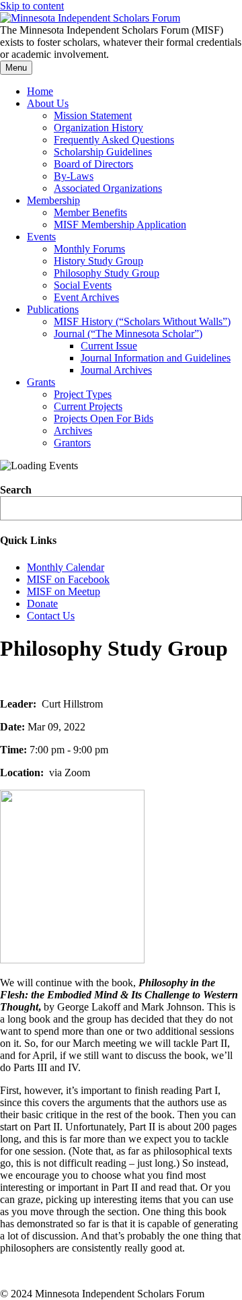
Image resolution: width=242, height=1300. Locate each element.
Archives (73, 430)
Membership (53, 200)
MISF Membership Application (120, 224)
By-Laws (73, 176)
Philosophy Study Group (106, 273)
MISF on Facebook (68, 579)
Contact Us (51, 615)
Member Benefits (90, 212)
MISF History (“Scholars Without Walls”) (142, 321)
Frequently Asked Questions (114, 139)
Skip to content (32, 5)
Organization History (98, 127)
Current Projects (88, 406)
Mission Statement (93, 115)
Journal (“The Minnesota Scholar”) (128, 333)
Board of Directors (93, 164)
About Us (48, 103)
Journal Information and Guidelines (156, 358)
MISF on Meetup (63, 591)
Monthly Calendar (65, 567)
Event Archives (86, 297)
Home (40, 91)
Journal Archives (116, 370)
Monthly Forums (89, 248)
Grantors (72, 442)
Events (41, 236)
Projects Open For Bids (103, 418)
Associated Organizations (108, 188)
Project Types (83, 394)
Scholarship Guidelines (103, 152)
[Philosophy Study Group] (72, 959)
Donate (42, 603)
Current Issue (109, 345)
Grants (41, 382)
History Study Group (98, 261)
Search (16, 489)
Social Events (83, 285)
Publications (53, 309)
